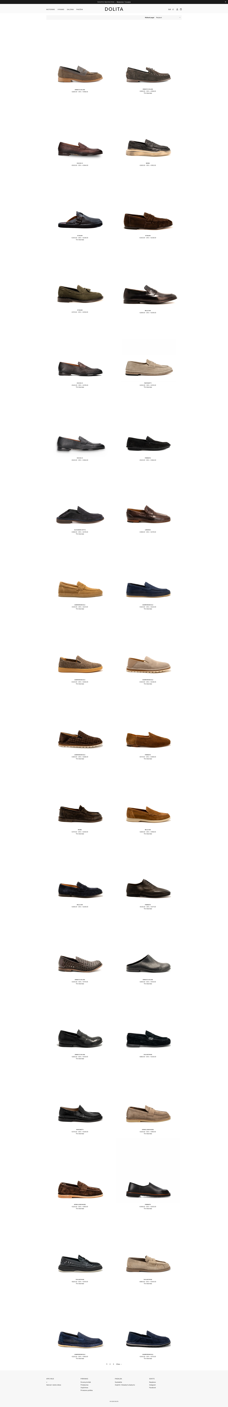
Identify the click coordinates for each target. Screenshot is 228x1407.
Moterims (120, 2)
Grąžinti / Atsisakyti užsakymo (125, 1385)
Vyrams (128, 2)
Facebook (152, 1387)
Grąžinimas (84, 1387)
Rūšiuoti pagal (149, 17)
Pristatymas (84, 1385)
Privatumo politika (87, 1390)
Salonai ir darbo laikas (53, 1385)
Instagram (152, 1385)
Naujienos (152, 1382)
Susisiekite (118, 1382)
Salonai (70, 9)
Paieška (79, 9)
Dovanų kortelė (86, 1382)
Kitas (118, 1364)
